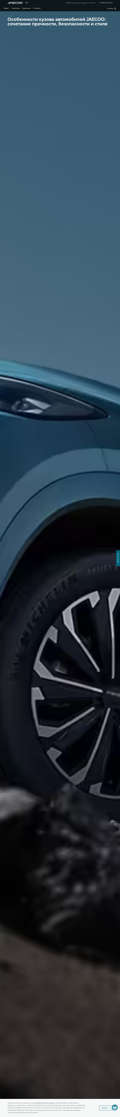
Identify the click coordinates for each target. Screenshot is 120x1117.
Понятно (105, 1108)
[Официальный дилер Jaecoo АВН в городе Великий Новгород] (15, 3)
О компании (37, 8)
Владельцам (26, 8)
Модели (6, 8)
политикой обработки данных (43, 1103)
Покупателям (16, 8)
